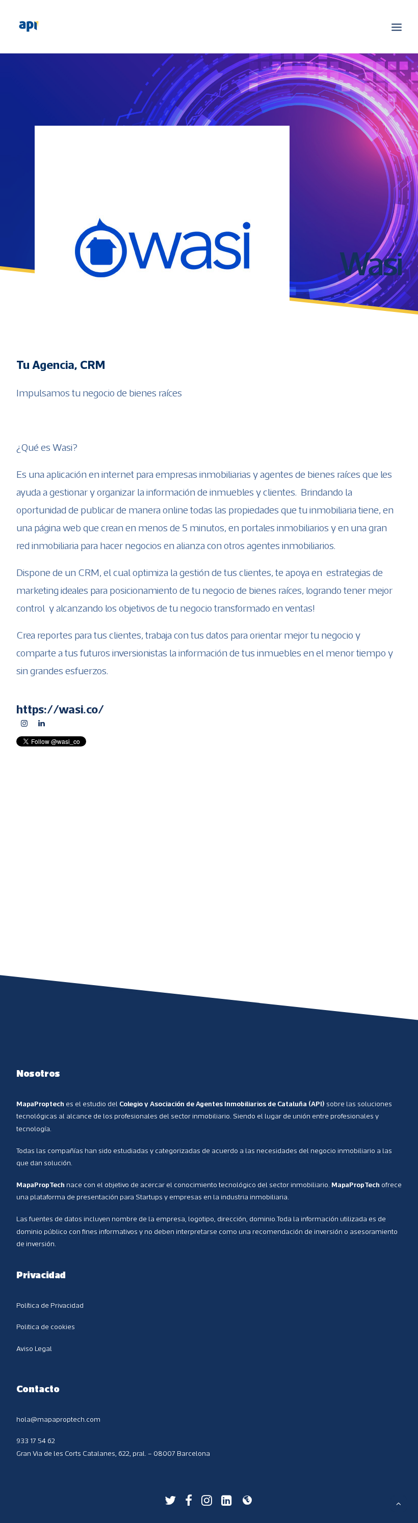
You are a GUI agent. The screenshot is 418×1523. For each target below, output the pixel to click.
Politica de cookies (45, 1327)
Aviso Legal (34, 1348)
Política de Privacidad (50, 1305)
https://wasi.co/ (60, 709)
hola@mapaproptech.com (58, 1419)
